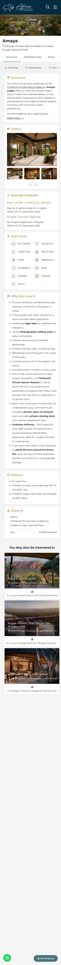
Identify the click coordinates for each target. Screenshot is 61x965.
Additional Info (32, 57)
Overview (11, 57)
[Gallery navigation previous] (31, 184)
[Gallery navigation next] (36, 184)
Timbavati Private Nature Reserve (26, 87)
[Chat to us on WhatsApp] (7, 958)
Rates (51, 57)
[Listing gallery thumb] (32, 149)
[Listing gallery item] (15, 173)
